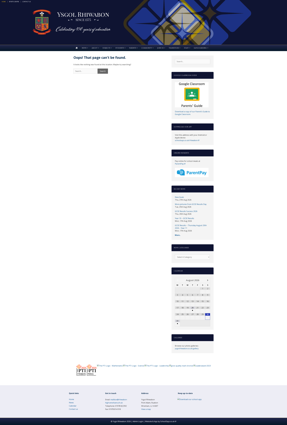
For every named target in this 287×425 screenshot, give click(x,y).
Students (119, 48)
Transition (174, 48)
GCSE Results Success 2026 (186, 211)
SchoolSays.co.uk (167, 421)
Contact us (26, 2)
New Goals (179, 197)
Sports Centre (14, 2)
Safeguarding (200, 48)
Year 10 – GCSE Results (184, 218)
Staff (186, 48)
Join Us (160, 48)
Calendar (72, 406)
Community (146, 48)
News (84, 48)
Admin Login (138, 421)
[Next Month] (207, 280)
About (94, 48)
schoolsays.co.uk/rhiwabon (186, 140)
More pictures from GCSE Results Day (191, 204)
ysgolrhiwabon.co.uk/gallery (187, 348)
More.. (177, 235)
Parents (132, 48)
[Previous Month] (177, 280)
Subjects (106, 48)
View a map (146, 409)
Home (4, 2)
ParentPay (179, 164)
